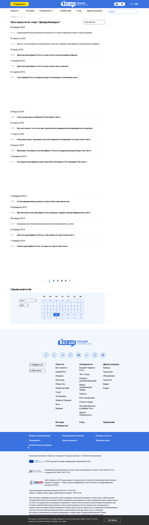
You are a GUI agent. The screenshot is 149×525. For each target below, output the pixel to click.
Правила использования (39, 436)
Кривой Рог (61, 372)
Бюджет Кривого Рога (87, 369)
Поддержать (19, 4)
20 (62, 311)
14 (68, 308)
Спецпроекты (45, 10)
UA (131, 4)
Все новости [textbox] (90, 22)
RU (136, 4)
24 (44, 315)
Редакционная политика (73, 436)
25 (50, 315)
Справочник (65, 10)
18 (50, 311)
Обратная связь (103, 440)
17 (44, 311)
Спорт (58, 392)
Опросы (83, 394)
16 (81, 308)
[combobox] (121, 12)
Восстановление (87, 398)
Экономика (61, 396)
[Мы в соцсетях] (46, 355)
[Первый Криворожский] (74, 4)
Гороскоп (107, 380)
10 (44, 308)
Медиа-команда (69, 440)
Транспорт (108, 372)
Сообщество (62, 425)
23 (81, 311)
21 (68, 311)
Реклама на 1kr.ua (103, 436)
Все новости (61, 368)
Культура (60, 380)
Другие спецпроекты (85, 413)
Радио (106, 388)
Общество (60, 384)
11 (50, 308)
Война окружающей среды (85, 387)
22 (74, 311)
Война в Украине (63, 400)
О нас (79, 10)
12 (56, 308)
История (30, 10)
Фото (58, 404)
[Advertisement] (57, 94)
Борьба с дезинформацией (87, 379)
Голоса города (86, 402)
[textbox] (121, 12)
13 (62, 308)
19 (56, 311)
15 (74, 308)
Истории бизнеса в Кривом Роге (87, 407)
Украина (59, 376)
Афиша (106, 368)
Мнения (59, 408)
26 (56, 315)
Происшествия (62, 388)
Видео (106, 384)
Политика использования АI (39, 446)
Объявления (109, 376)
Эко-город (84, 374)
